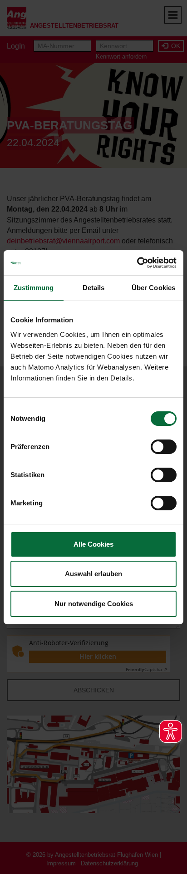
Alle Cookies (93, 544)
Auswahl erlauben (93, 574)
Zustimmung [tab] (34, 287)
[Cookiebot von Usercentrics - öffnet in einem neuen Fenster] (137, 263)
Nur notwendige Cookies (93, 603)
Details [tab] (94, 287)
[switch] (164, 446)
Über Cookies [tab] (153, 287)
